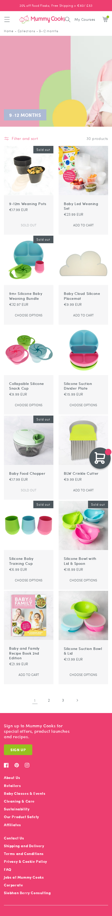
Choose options (28, 315)
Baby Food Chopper (27, 473)
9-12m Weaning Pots (27, 203)
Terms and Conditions (24, 853)
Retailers (12, 785)
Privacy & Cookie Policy (25, 861)
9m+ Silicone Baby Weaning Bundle (25, 295)
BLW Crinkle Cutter (81, 473)
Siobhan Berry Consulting (27, 892)
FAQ (7, 869)
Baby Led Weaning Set (81, 206)
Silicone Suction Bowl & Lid (83, 650)
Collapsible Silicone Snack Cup (26, 385)
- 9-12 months (47, 31)
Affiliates (12, 824)
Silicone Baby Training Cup (21, 560)
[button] (7, 19)
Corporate (13, 885)
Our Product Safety (21, 816)
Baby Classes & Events (25, 793)
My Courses (84, 19)
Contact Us (14, 838)
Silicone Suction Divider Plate (78, 385)
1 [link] (35, 700)
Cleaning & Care (19, 801)
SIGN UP (18, 749)
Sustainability (16, 809)
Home (8, 31)
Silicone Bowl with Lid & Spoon (80, 560)
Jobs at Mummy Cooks (24, 877)
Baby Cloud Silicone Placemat (82, 295)
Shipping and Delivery (24, 846)
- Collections (25, 31)
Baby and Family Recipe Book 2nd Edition (24, 653)
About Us (12, 777)
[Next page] (77, 700)
